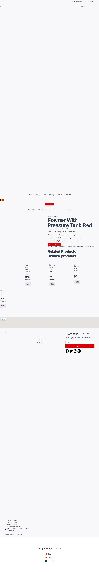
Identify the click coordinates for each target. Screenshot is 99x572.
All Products (38, 195)
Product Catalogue (49, 195)
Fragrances (68, 210)
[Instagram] (75, 351)
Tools (60, 210)
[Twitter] (71, 351)
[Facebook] (67, 351)
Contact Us (67, 195)
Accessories (52, 210)
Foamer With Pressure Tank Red (87, 246)
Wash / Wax (31, 210)
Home (30, 195)
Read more (27, 284)
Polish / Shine (42, 210)
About (60, 195)
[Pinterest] (79, 351)
